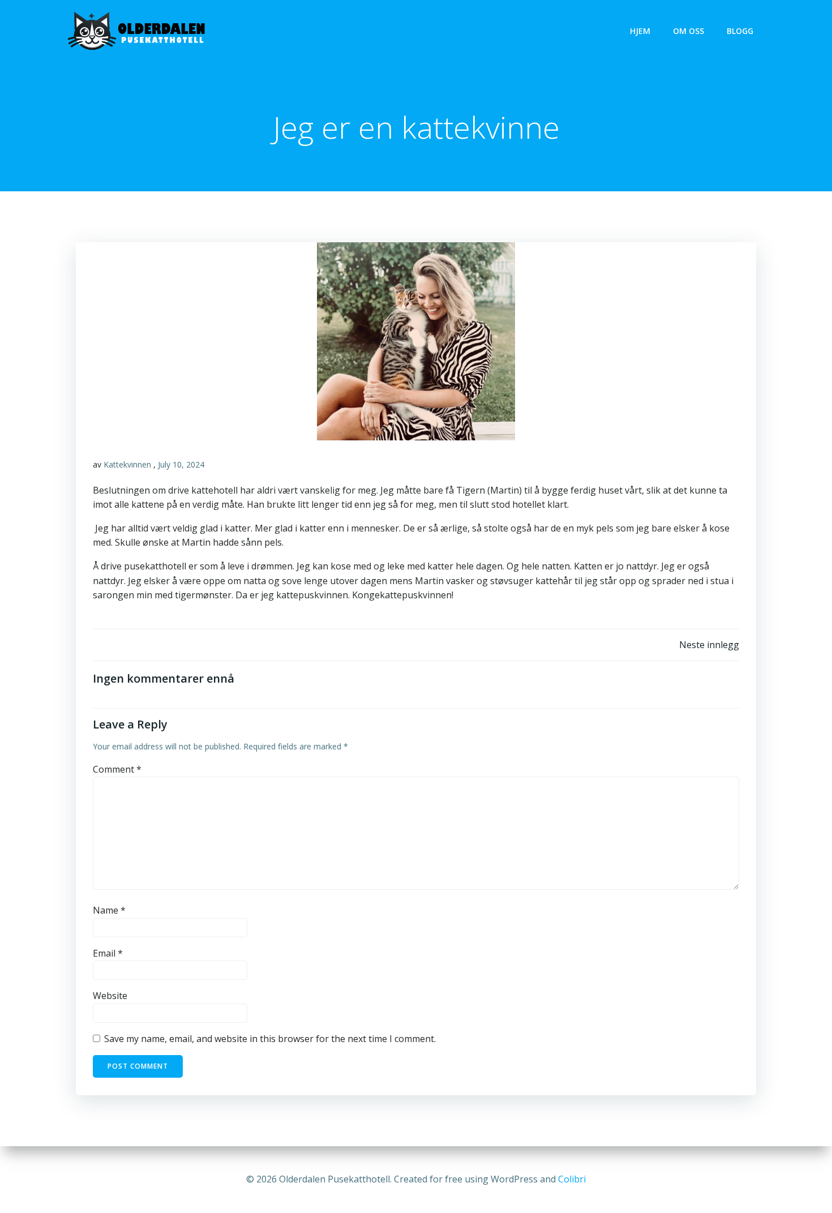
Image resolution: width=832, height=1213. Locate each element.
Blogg (740, 30)
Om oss (688, 30)
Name (109, 910)
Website (110, 995)
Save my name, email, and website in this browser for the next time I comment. (270, 1038)
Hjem (640, 30)
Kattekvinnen (127, 464)
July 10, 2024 (181, 464)
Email (108, 953)
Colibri (572, 1179)
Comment (117, 769)
